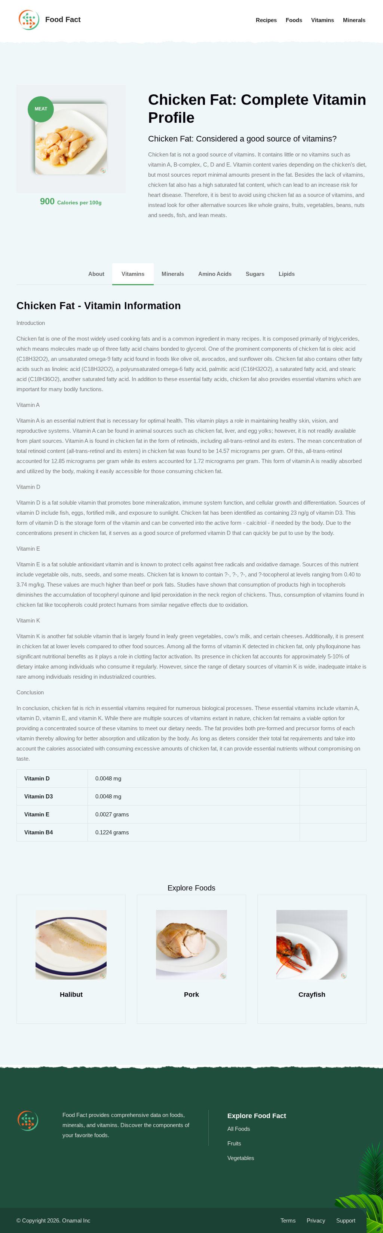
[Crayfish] (311, 945)
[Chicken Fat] (71, 138)
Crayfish (311, 994)
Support (345, 1220)
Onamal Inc (76, 1220)
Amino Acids (215, 274)
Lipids (287, 274)
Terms (288, 1220)
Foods (294, 20)
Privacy (316, 1220)
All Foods (238, 1129)
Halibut (71, 994)
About (97, 274)
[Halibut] (71, 945)
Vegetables (240, 1158)
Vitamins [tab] (133, 274)
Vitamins (322, 20)
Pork (191, 994)
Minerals (354, 20)
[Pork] (191, 945)
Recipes (266, 20)
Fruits (234, 1143)
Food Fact (62, 19)
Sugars (256, 274)
